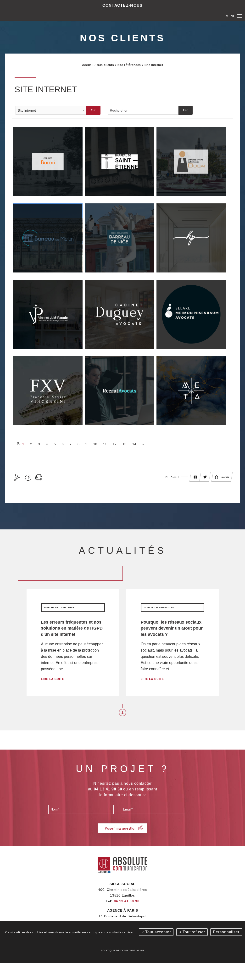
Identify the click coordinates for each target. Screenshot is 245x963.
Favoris (224, 477)
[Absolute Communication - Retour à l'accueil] (122, 864)
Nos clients (105, 65)
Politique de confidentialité (122, 950)
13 (124, 444)
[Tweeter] (205, 477)
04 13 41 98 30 (126, 901)
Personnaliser (226, 932)
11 (105, 444)
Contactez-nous (122, 5)
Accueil (88, 65)
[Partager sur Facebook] (195, 477)
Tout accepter (157, 932)
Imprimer (38, 477)
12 (115, 444)
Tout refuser (193, 932)
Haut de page (28, 477)
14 (134, 444)
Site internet (154, 65)
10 (95, 444)
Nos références (129, 65)
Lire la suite (52, 679)
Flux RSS (17, 477)
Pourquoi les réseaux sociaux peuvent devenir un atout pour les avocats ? (172, 628)
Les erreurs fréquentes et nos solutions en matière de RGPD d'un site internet (72, 628)
